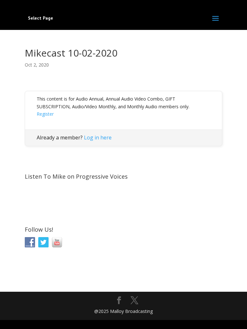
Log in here (98, 137)
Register (45, 114)
